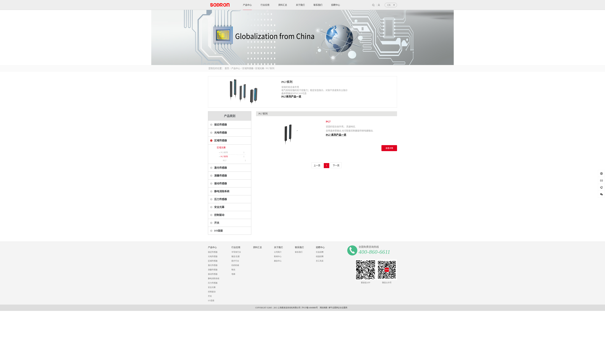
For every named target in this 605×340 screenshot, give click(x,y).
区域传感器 (247, 68)
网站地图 (323, 308)
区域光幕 (259, 68)
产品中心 (235, 68)
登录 (378, 5)
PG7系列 (270, 68)
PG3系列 (224, 152)
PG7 (224, 160)
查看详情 (389, 148)
